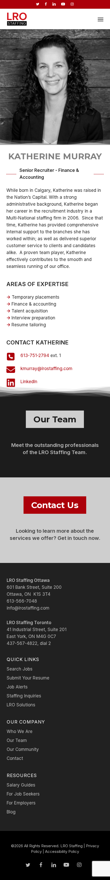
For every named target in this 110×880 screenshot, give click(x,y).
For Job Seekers (23, 794)
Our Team (17, 740)
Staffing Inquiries (24, 695)
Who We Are (19, 731)
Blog (11, 811)
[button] (100, 19)
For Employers (21, 802)
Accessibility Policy (62, 851)
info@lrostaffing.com (28, 608)
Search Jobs (19, 669)
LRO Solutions (21, 704)
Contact (15, 758)
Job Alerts (17, 686)
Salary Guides (21, 785)
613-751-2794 (34, 355)
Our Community (23, 749)
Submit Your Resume (28, 677)
